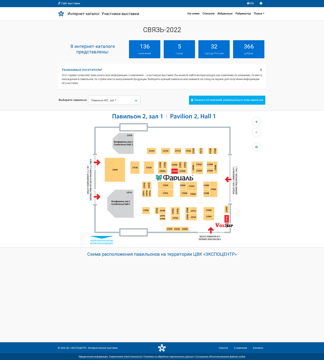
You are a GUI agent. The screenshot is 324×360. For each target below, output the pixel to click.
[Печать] (261, 3)
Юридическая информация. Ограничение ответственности (110, 356)
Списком (208, 13)
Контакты (258, 348)
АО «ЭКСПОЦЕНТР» (76, 348)
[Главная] (63, 14)
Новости (223, 348)
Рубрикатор (243, 13)
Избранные (225, 13)
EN (252, 3)
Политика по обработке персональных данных (169, 356)
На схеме (194, 13)
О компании (240, 348)
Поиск (258, 13)
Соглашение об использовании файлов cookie (220, 356)
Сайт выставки (70, 3)
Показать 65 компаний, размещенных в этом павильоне (228, 99)
